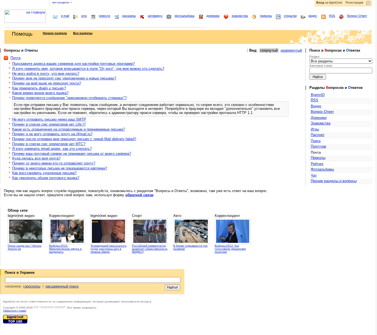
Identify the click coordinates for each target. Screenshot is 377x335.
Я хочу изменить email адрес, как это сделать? (52, 149)
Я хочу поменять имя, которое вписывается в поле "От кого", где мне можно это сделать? (88, 69)
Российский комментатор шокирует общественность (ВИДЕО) (150, 248)
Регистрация (354, 2)
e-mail (65, 15)
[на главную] (25, 22)
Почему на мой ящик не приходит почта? (46, 83)
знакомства (240, 15)
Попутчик (318, 146)
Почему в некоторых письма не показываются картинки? (59, 168)
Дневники (318, 118)
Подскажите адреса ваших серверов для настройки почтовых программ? (73, 64)
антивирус (155, 15)
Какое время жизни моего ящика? (40, 93)
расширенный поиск (62, 286)
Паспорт (318, 135)
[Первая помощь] (368, 3)
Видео (316, 106)
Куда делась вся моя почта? (36, 158)
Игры (315, 129)
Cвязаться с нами (14, 310)
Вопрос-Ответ (357, 15)
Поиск (316, 141)
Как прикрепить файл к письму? (39, 88)
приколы (266, 15)
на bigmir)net (329, 2)
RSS (332, 15)
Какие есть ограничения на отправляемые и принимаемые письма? (68, 129)
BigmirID (318, 95)
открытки (290, 15)
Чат (314, 175)
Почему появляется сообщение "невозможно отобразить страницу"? (69, 98)
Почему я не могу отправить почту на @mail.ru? (52, 134)
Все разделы (82, 33)
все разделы (62, 2)
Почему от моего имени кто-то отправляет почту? (53, 163)
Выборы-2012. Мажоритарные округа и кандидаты (65, 248)
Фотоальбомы (322, 169)
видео (313, 15)
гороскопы (31, 286)
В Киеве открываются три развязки (190, 247)
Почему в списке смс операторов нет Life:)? (49, 124)
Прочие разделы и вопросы (334, 181)
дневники (212, 15)
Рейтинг (317, 164)
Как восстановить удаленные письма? (44, 173)
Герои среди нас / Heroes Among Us (24, 247)
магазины (129, 15)
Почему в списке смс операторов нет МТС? (48, 144)
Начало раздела (55, 33)
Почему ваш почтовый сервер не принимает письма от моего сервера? (71, 153)
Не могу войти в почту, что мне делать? (45, 73)
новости (104, 15)
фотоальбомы (185, 15)
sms (84, 15)
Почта (15, 58)
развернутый (291, 50)
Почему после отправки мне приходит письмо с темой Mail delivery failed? (74, 139)
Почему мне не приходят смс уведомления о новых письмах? (64, 78)
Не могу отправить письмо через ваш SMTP (49, 119)
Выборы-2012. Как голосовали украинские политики (230, 248)
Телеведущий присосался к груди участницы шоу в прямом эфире (108, 248)
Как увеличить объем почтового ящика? (45, 178)
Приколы (318, 158)
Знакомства (320, 123)
